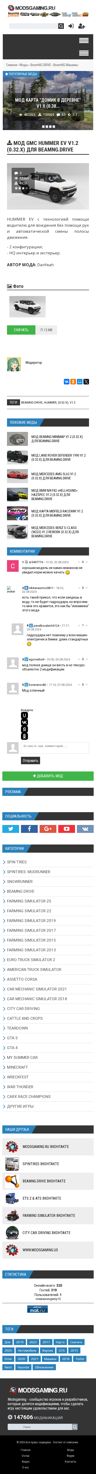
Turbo (79, 1359)
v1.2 (72, 402)
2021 (34, 1359)
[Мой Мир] (79, 381)
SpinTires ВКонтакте (41, 1164)
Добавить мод (49, 776)
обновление (44, 1367)
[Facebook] (29, 829)
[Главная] (48, 15)
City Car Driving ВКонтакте (46, 1233)
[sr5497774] (13, 565)
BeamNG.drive (31, 402)
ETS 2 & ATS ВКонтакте (42, 1198)
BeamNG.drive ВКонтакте (44, 1181)
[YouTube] (66, 829)
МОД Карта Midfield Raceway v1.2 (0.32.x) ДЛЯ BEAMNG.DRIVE (57, 513)
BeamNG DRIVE (41, 65)
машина (50, 1359)
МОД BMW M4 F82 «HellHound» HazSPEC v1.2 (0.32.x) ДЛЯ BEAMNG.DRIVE (54, 494)
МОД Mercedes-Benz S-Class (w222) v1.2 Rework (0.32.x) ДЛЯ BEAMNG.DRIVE (55, 532)
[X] (86, 381)
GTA (62, 1350)
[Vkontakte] (85, 829)
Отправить (30, 760)
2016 (66, 1359)
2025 (8, 1350)
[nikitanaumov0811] (13, 589)
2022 (33, 1342)
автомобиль (27, 1350)
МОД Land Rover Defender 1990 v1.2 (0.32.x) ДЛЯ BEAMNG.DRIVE (58, 457)
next (8, 1367)
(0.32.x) (63, 402)
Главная (11, 65)
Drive (8, 1359)
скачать (76, 1342)
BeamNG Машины (65, 65)
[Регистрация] (81, 27)
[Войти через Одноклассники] (24, 736)
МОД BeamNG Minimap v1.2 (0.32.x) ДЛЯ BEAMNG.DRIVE (57, 439)
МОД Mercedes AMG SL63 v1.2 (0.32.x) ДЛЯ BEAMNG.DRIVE (53, 476)
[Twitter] (10, 829)
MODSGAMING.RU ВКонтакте (46, 1146)
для (7, 1342)
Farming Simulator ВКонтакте (49, 1215)
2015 (74, 1350)
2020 (21, 1359)
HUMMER (50, 402)
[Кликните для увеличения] (27, 306)
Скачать (21, 330)
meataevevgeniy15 (48, 1299)
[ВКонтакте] (66, 381)
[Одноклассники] (73, 381)
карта (60, 1342)
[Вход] (70, 27)
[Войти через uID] (24, 715)
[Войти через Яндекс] (24, 729)
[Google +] (48, 829)
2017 (46, 1342)
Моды (24, 65)
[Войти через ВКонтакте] (24, 722)
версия (47, 1350)
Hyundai (23, 1367)
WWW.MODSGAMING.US (40, 1250)
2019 (20, 1342)
